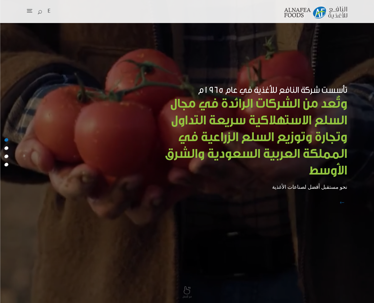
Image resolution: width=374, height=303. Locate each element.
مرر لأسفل (187, 296)
